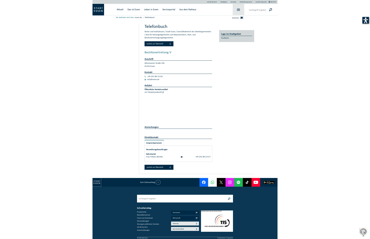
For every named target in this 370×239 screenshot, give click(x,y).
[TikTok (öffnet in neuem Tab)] (247, 182)
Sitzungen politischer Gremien (148, 224)
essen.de (138, 17)
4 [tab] (203, 229)
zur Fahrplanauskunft (153, 92)
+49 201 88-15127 (203, 156)
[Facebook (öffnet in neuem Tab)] (203, 182)
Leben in (151, 9)
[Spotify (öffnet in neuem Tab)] (238, 182)
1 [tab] (203, 220)
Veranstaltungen (143, 221)
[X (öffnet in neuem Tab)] (221, 182)
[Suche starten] (229, 198)
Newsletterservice (143, 215)
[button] (273, 1)
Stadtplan (223, 2)
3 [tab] (203, 226)
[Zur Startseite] (98, 9)
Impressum (230, 238)
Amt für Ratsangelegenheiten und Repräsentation (166, 34)
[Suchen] (270, 9)
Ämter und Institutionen (155, 31)
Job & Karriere (212, 2)
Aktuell (120, 9)
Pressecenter (141, 212)
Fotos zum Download (145, 218)
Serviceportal (168, 9)
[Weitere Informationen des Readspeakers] (241, 17)
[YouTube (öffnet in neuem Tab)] (255, 182)
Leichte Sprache (261, 2)
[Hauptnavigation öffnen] (238, 9)
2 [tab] (203, 223)
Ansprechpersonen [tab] (154, 143)
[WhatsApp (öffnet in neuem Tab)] (212, 182)
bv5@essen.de (153, 79)
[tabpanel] (217, 222)
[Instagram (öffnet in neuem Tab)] (229, 182)
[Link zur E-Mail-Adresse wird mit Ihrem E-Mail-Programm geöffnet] (181, 156)
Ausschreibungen (143, 230)
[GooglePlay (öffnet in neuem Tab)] (269, 182)
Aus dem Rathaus (187, 9)
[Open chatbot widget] (363, 236)
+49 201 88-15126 (155, 76)
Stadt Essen (171, 31)
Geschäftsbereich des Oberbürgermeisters (194, 31)
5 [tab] (203, 232)
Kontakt (233, 2)
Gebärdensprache (246, 2)
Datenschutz (222, 238)
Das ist (133, 9)
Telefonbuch (150, 17)
